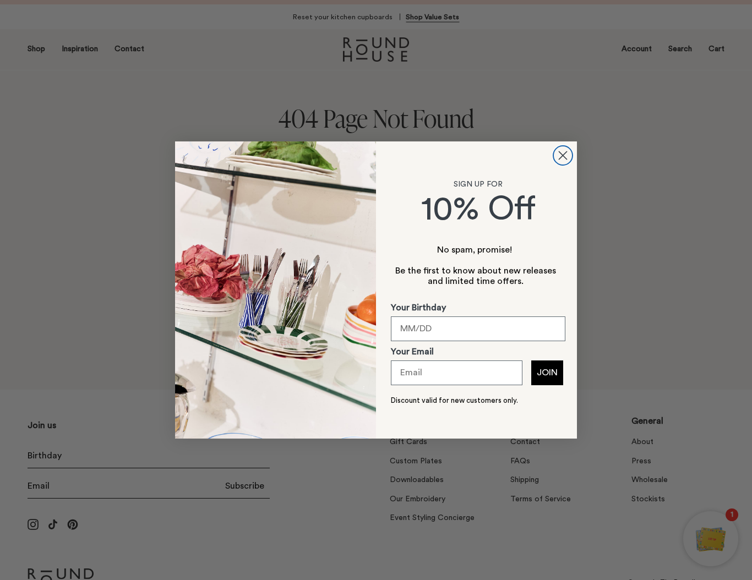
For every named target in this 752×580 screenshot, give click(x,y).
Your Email (412, 351)
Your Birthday (418, 307)
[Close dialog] (563, 155)
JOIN (547, 372)
